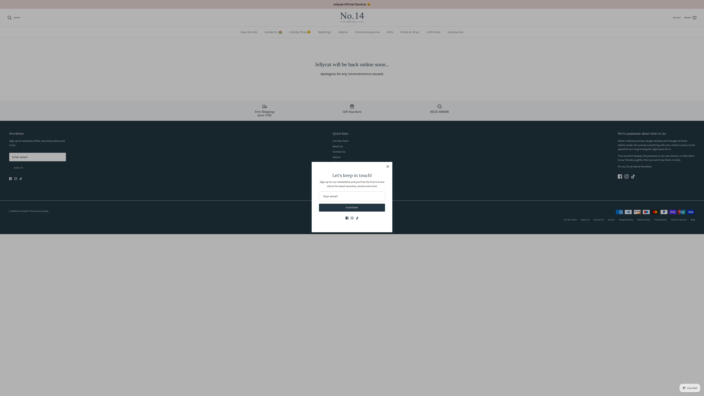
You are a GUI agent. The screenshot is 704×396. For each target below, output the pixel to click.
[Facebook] (347, 218)
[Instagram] (352, 218)
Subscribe (352, 207)
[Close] (388, 166)
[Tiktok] (357, 218)
